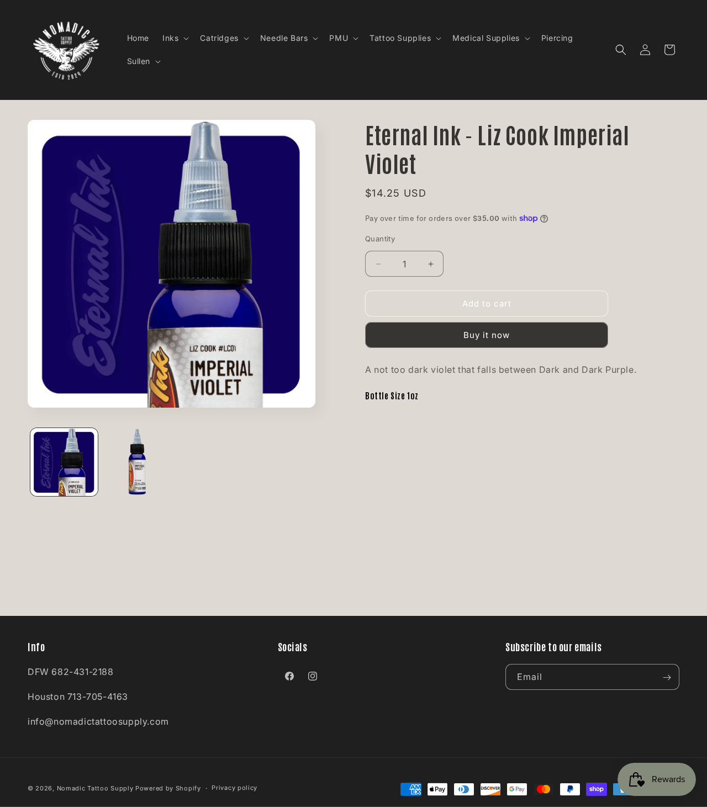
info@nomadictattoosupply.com (98, 721)
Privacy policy (234, 788)
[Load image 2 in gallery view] (137, 461)
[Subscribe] (667, 677)
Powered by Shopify (168, 788)
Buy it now (486, 335)
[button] (174, 38)
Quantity (380, 238)
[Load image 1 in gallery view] (64, 461)
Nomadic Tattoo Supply (95, 788)
